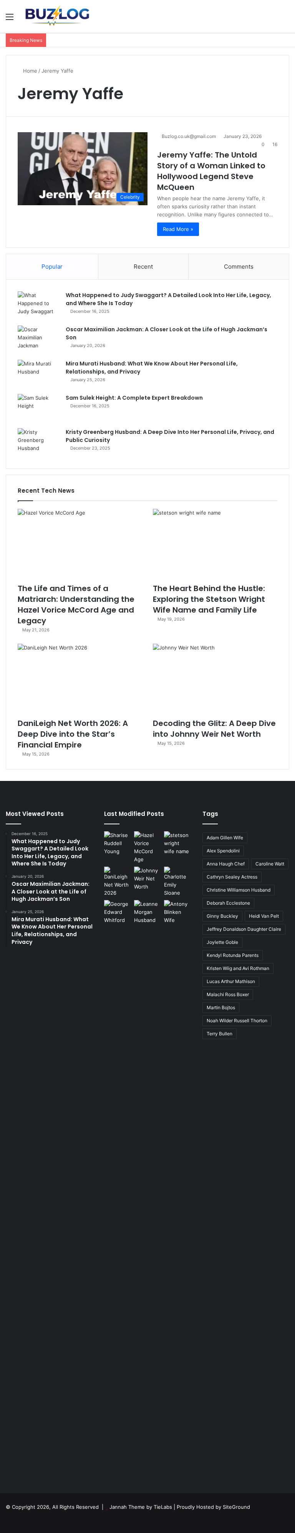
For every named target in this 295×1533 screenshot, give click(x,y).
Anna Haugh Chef (226, 864)
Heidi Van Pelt (264, 916)
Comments (239, 266)
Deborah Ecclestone (228, 903)
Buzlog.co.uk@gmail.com (189, 136)
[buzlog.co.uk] (55, 16)
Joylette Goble (222, 942)
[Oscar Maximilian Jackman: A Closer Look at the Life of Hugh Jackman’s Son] (39, 340)
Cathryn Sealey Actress (232, 877)
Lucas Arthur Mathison (231, 981)
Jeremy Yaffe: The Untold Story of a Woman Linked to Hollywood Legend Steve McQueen (211, 171)
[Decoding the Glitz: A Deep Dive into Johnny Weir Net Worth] (215, 679)
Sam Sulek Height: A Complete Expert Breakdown (134, 398)
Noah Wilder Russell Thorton (237, 1020)
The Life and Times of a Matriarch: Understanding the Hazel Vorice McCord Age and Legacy (76, 604)
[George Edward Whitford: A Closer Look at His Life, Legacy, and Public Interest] (117, 1188)
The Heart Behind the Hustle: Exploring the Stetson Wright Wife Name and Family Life (209, 599)
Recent (143, 266)
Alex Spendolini (223, 851)
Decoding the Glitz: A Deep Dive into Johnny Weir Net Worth (214, 728)
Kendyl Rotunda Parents (233, 955)
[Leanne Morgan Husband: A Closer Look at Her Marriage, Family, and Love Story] (147, 912)
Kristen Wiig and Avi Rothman (238, 968)
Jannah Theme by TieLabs (140, 1507)
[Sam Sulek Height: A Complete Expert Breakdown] (39, 408)
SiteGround (236, 1507)
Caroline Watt (269, 864)
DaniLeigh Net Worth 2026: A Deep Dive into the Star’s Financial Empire (73, 734)
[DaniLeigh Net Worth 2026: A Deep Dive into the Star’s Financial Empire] (80, 679)
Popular (52, 266)
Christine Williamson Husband (238, 890)
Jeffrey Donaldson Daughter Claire (244, 929)
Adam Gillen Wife (225, 837)
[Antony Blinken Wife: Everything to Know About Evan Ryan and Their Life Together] (177, 1188)
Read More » (178, 229)
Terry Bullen (219, 1033)
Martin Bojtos (221, 1007)
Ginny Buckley (222, 916)
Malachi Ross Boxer (228, 994)
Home (29, 71)
